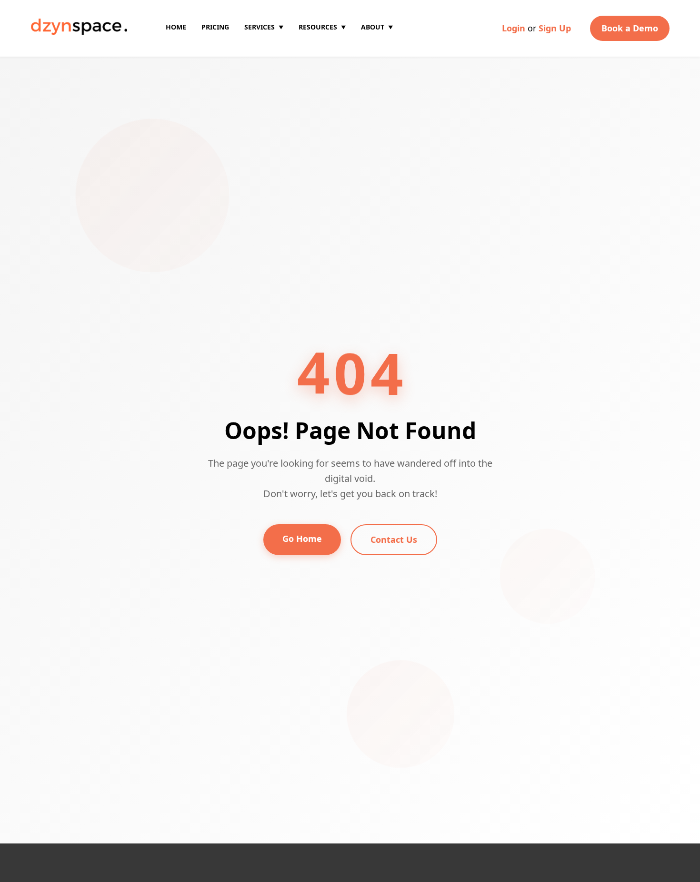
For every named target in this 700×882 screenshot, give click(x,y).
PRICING (215, 26)
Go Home (302, 538)
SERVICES (263, 26)
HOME (176, 26)
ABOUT (377, 26)
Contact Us (393, 539)
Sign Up (555, 28)
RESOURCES (322, 26)
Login (513, 28)
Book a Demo (629, 28)
